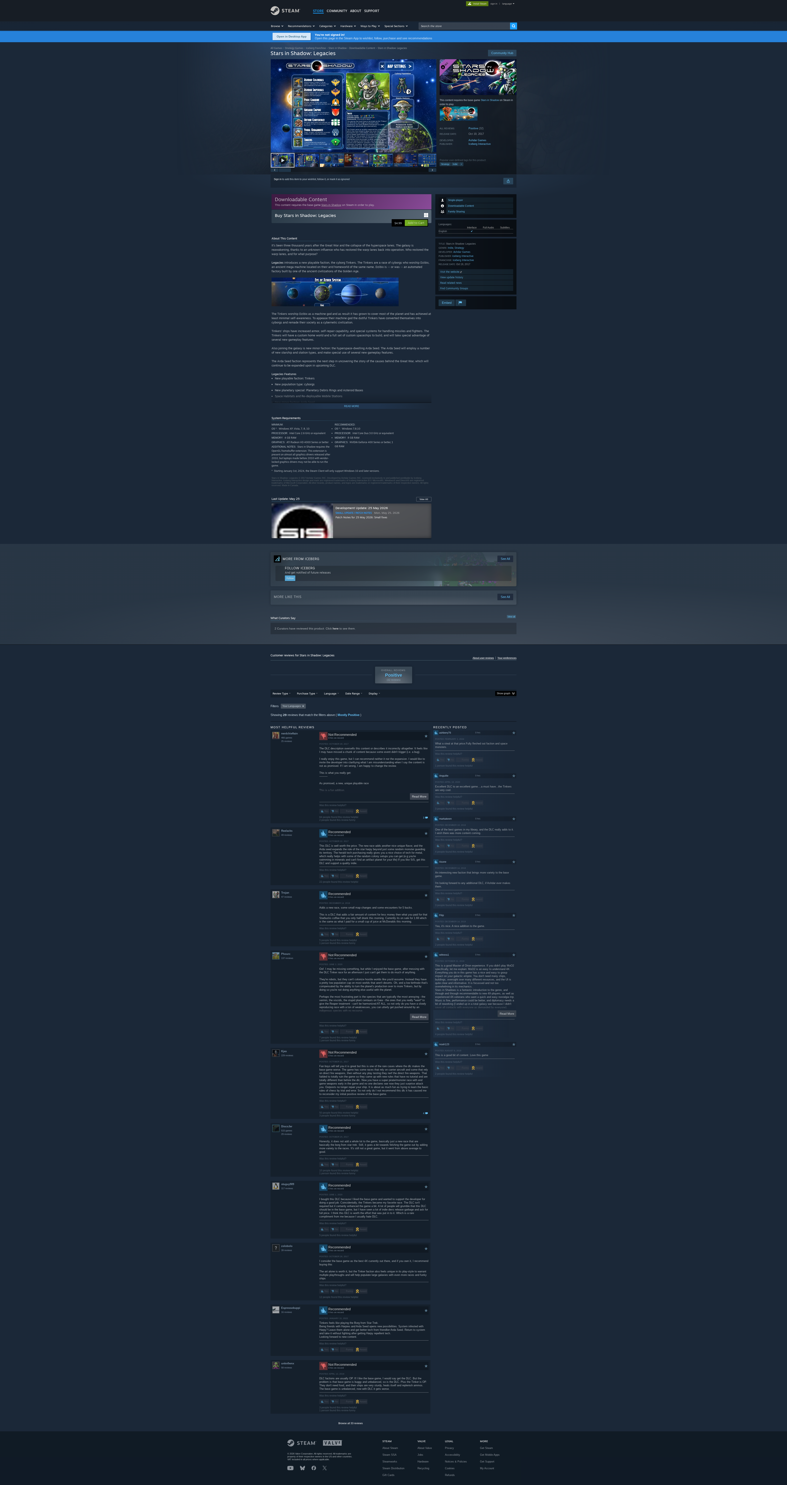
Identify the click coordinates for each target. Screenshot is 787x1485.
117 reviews (287, 1188)
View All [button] (424, 499)
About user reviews (483, 658)
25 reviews (286, 741)
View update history (451, 277)
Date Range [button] (352, 693)
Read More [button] (419, 796)
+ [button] (461, 164)
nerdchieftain (289, 733)
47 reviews (286, 897)
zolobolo (286, 1246)
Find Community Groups (454, 288)
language (507, 3)
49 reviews (286, 835)
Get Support (487, 1461)
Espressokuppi (290, 1307)
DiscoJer (286, 1126)
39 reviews (286, 1250)
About (355, 11)
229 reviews (287, 1055)
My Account (487, 1468)
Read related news (451, 282)
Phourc (285, 953)
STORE (318, 11)
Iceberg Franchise (316, 48)
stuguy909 (287, 1184)
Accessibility (452, 1454)
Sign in (278, 179)
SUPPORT (371, 11)
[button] (277, 26)
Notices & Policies (456, 1461)
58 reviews (286, 1367)
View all (511, 616)
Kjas (284, 1051)
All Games (276, 48)
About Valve (424, 1448)
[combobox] (464, 26)
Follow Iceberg (300, 568)
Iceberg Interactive (480, 143)
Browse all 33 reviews (350, 1423)
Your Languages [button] (291, 706)
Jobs (420, 1454)
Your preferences (506, 658)
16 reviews (286, 1312)
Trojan (285, 892)
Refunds (450, 1475)
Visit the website (450, 271)
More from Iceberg (301, 559)
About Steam (390, 1448)
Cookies (450, 1468)
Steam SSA (389, 1454)
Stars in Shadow (338, 48)
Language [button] (330, 693)
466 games (286, 737)
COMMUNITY (337, 11)
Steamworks (389, 1461)
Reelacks (286, 830)
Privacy (449, 1448)
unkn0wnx (287, 1363)
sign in (493, 3)
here (336, 628)
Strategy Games (294, 48)
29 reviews (286, 1134)
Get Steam (486, 1448)
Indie (455, 164)
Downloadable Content (362, 48)
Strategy (445, 164)
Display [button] (373, 693)
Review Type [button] (280, 693)
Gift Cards (388, 1475)
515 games (286, 1130)
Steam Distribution (393, 1468)
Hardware (423, 1461)
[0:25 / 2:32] (353, 105)
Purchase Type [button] (306, 693)
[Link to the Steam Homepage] (285, 14)
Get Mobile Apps (490, 1454)
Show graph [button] (503, 693)
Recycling (423, 1468)
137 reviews (287, 958)
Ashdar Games (477, 140)
